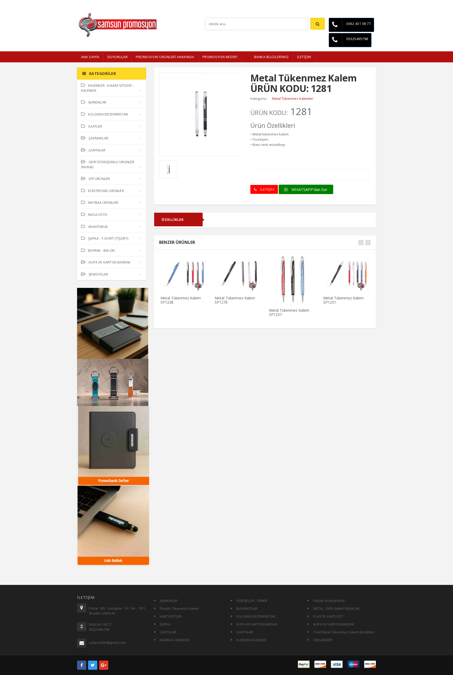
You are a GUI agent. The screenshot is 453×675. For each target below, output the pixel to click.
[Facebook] (81, 665)
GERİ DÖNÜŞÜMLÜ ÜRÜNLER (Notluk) (107, 164)
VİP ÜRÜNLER (99, 178)
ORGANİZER (322, 640)
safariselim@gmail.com (107, 642)
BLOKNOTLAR (246, 608)
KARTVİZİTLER (171, 616)
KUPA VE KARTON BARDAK (110, 262)
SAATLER (95, 126)
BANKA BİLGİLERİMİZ (271, 56)
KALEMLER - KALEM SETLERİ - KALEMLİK (107, 88)
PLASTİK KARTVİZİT (328, 616)
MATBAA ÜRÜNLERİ (103, 202)
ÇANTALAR (97, 150)
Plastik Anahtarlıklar (329, 600)
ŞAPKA (165, 624)
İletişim (370, 4)
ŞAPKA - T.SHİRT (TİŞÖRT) (108, 238)
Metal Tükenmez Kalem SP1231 (343, 299)
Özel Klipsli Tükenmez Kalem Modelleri (344, 632)
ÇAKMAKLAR (98, 138)
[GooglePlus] (103, 665)
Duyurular (117, 56)
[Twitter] (92, 665)
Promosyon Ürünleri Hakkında (165, 56)
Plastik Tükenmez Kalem (179, 608)
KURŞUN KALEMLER (251, 640)
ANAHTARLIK (98, 226)
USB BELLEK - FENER (251, 600)
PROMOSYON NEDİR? (220, 56)
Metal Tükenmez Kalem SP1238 (180, 299)
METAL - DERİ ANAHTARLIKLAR (336, 608)
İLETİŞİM (304, 56)
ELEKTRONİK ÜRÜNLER (106, 190)
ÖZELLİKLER (172, 219)
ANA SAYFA (90, 56)
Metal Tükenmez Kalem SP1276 (235, 299)
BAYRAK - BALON (101, 250)
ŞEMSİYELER (98, 274)
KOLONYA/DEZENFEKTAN (108, 114)
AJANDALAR (97, 102)
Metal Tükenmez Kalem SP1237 (289, 312)
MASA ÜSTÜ (97, 214)
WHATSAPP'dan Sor (308, 189)
